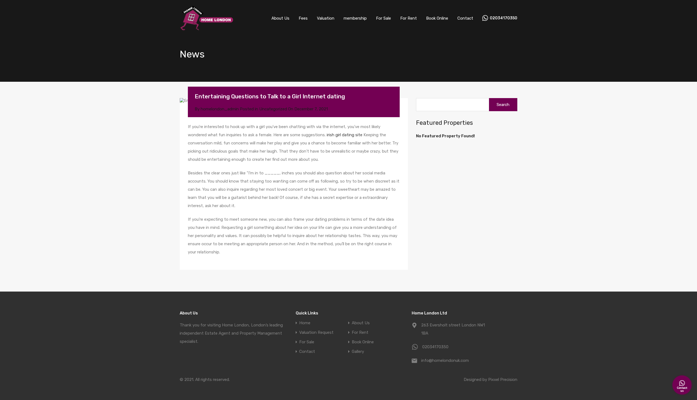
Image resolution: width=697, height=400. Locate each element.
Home (304, 323)
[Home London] (207, 28)
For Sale (383, 18)
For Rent (408, 18)
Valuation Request (316, 333)
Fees (303, 18)
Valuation (325, 18)
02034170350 (503, 18)
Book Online (437, 18)
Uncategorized (273, 109)
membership (355, 18)
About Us (280, 18)
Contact (465, 18)
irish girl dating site (344, 134)
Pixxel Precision (502, 379)
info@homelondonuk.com (445, 360)
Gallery (358, 352)
